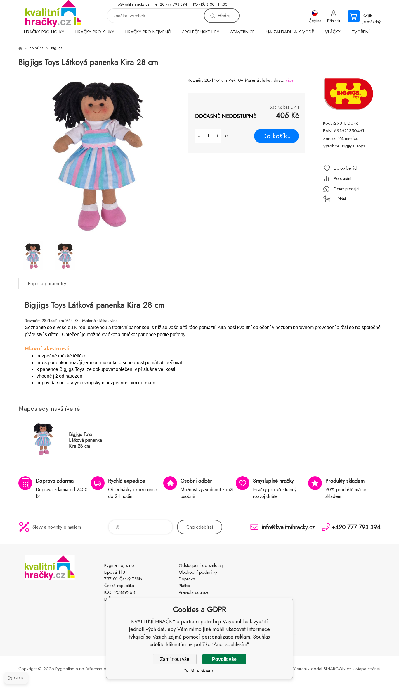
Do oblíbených (346, 168)
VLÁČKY (333, 32)
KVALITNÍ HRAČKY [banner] (53, 13)
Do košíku (276, 136)
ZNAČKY (36, 48)
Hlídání (340, 199)
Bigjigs (56, 48)
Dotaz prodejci (346, 189)
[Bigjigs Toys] (348, 109)
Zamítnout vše (174, 659)
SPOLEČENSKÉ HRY (200, 32)
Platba (184, 585)
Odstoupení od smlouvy (201, 565)
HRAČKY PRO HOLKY (44, 32)
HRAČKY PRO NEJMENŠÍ (148, 32)
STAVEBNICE (242, 32)
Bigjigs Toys (353, 146)
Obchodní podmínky (198, 572)
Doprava (187, 579)
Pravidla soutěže (194, 592)
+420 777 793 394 (171, 4)
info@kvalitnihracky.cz (131, 4)
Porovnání (342, 178)
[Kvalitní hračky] (20, 48)
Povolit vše (224, 659)
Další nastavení (199, 670)
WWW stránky (296, 668)
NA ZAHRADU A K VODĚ (290, 32)
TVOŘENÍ (360, 32)
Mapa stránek (368, 668)
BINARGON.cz (337, 668)
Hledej (223, 15)
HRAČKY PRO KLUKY (94, 32)
